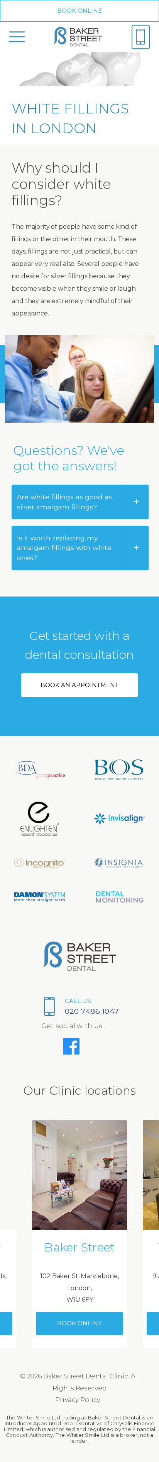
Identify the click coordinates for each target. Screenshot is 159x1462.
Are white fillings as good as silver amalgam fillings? (64, 502)
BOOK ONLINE (79, 10)
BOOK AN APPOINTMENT (79, 685)
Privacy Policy (77, 1400)
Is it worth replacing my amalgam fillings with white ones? (64, 548)
